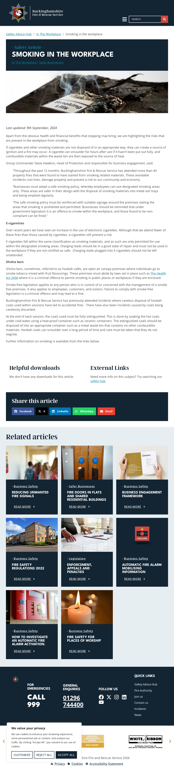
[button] (23, 411)
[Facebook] (101, 697)
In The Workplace (48, 34)
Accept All (66, 755)
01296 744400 (73, 701)
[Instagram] (116, 697)
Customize (22, 755)
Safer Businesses (51, 62)
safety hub (97, 381)
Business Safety (26, 486)
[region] (44, 742)
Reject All (44, 755)
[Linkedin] (124, 697)
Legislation (77, 558)
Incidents (140, 709)
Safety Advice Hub (19, 34)
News (137, 715)
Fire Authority (143, 690)
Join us (138, 696)
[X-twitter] (108, 697)
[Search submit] (164, 19)
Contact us (141, 703)
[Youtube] (101, 702)
